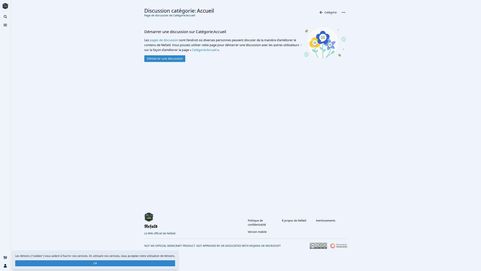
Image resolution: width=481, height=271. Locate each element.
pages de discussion (164, 40)
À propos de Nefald (294, 220)
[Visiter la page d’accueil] (5, 6)
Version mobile (257, 232)
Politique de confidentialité (257, 222)
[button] (164, 58)
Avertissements (325, 220)
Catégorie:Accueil (204, 50)
